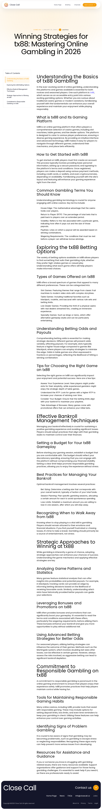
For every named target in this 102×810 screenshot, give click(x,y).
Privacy (83, 803)
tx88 (92, 92)
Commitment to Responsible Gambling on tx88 (16, 102)
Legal (96, 803)
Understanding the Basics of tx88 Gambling (18, 79)
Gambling (37, 29)
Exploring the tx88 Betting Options (18, 85)
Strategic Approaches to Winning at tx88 (18, 96)
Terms (90, 803)
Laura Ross (65, 29)
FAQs (70, 796)
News (62, 796)
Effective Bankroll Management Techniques (17, 90)
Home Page (51, 796)
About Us (76, 803)
